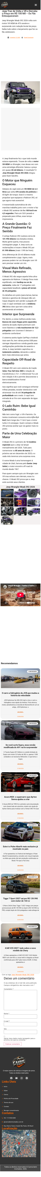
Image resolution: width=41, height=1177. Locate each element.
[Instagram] (22, 1078)
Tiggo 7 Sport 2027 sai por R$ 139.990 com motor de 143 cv (20, 899)
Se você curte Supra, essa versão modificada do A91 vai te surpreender (20, 746)
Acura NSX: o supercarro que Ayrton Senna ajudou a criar (20, 798)
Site (5, 1029)
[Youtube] (16, 1078)
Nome (6, 1013)
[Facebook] (11, 1078)
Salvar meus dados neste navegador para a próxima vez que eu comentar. (19, 1039)
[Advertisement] (20, 60)
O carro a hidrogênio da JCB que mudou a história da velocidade (20, 694)
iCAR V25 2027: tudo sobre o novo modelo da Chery (20, 949)
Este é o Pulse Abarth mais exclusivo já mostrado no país (20, 847)
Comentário (9, 989)
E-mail (7, 1021)
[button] (35, 5)
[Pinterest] (27, 1078)
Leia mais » (20, 712)
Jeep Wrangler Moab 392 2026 (23, 975)
